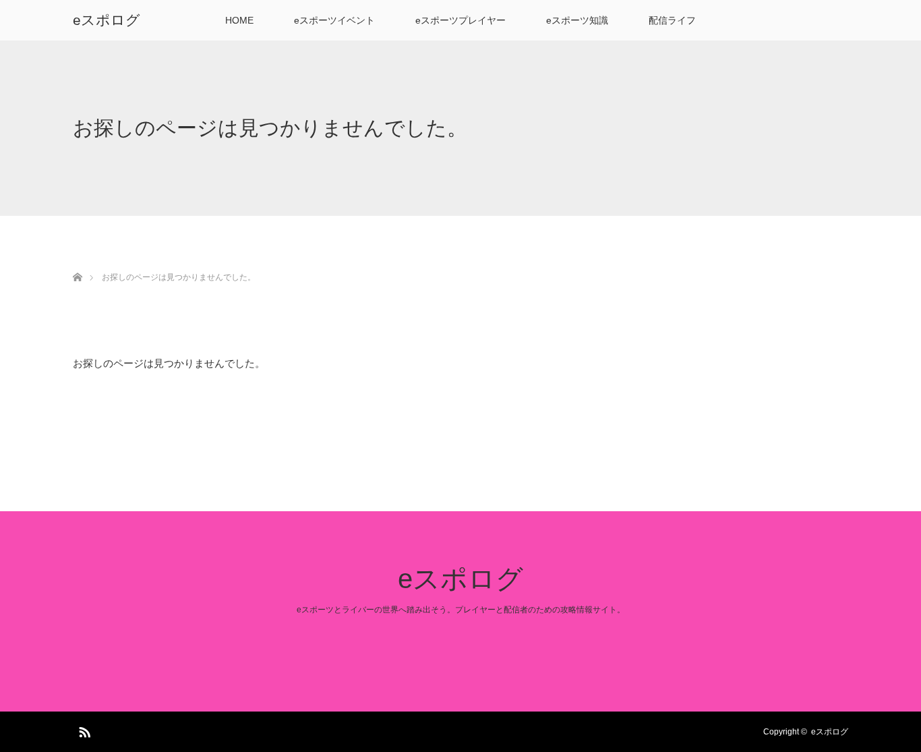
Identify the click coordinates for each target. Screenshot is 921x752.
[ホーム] (77, 261)
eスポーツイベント (334, 20)
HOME (239, 20)
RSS (83, 730)
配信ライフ (672, 20)
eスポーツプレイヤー (460, 20)
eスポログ (106, 20)
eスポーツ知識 (577, 20)
